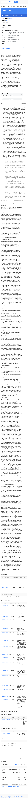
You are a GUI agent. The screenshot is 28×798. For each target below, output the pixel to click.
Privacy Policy (3, 797)
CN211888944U (5, 628)
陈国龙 (7, 20)
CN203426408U (5, 650)
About (2, 796)
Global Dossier (15, 50)
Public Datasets (16, 796)
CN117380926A (5, 587)
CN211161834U (5, 679)
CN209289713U (5, 640)
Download (18, 764)
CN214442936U (5, 667)
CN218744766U (5, 616)
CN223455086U (5, 689)
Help (9, 797)
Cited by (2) (6, 47)
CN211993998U (5, 675)
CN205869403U (5, 613)
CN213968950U (5, 670)
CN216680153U (5, 654)
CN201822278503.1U (6, 719)
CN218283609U (5, 657)
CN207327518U (5, 691)
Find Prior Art (14, 15)
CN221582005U (5, 699)
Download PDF (7, 15)
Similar (21, 15)
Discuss (19, 50)
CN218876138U (5, 685)
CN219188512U (5, 696)
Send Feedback (8, 796)
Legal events (11, 47)
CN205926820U (5, 632)
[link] (3, 770)
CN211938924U (5, 624)
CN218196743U (5, 619)
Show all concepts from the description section (11, 786)
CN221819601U (5, 705)
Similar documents (17, 47)
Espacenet (10, 50)
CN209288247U (5, 605)
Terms (22, 796)
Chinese (10, 18)
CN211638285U (5, 646)
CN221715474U (5, 662)
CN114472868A (5, 608)
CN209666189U (5, 637)
